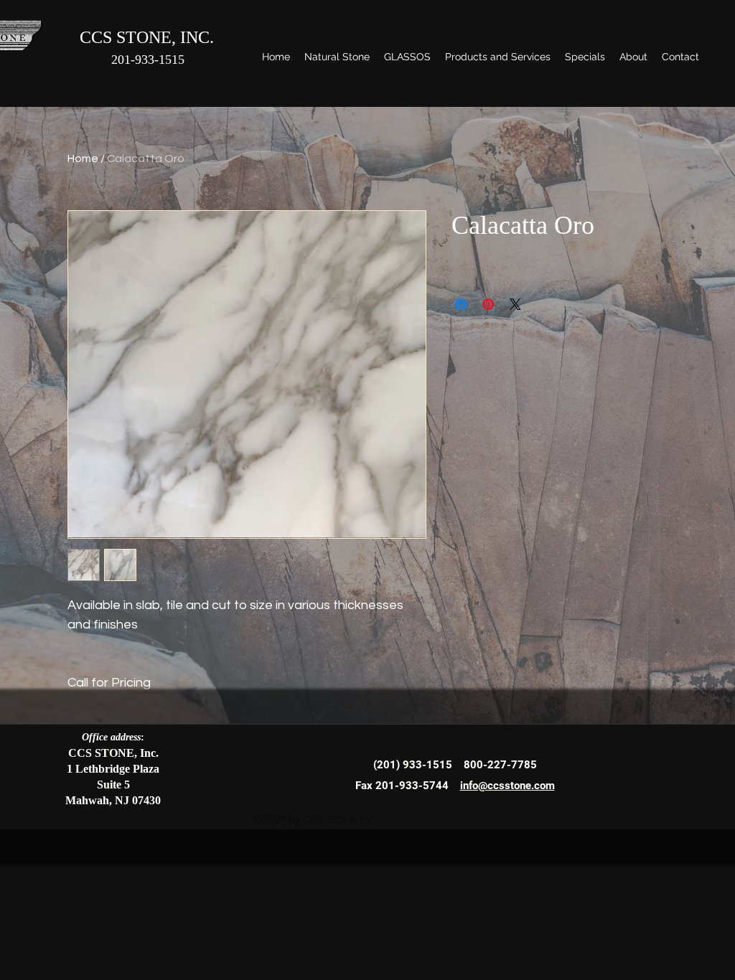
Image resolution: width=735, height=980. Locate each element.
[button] (337, 56)
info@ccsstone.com (507, 785)
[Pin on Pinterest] (488, 304)
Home (82, 158)
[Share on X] (515, 304)
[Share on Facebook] (460, 304)
